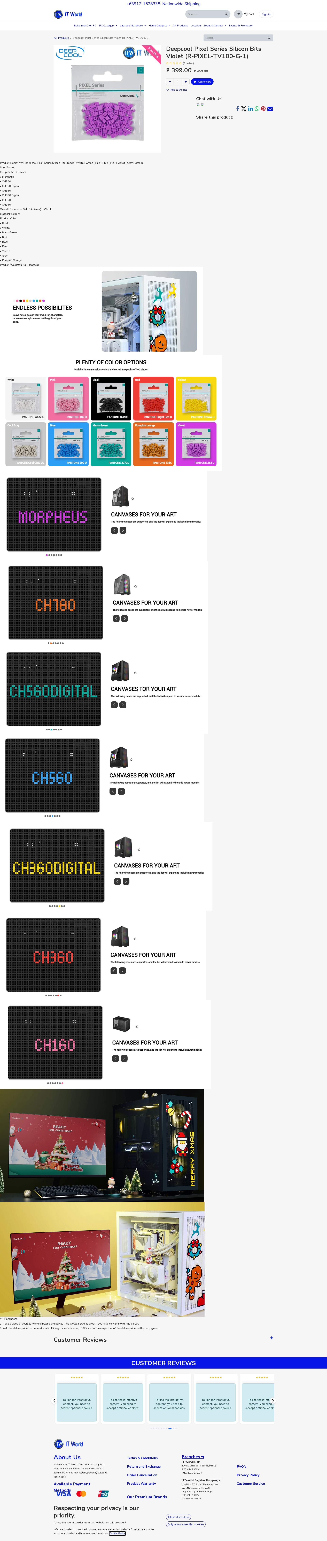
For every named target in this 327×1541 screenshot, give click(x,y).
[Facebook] (237, 108)
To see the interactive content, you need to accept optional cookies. (77, 1404)
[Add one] (186, 81)
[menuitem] (85, 25)
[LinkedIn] (250, 108)
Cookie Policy (117, 1533)
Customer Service (251, 1483)
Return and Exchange (144, 1466)
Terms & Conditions (142, 1458)
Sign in (266, 14)
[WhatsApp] (257, 108)
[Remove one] (170, 81)
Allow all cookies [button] (178, 1517)
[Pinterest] (263, 108)
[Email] (270, 108)
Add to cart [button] (204, 81)
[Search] (226, 14)
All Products (61, 38)
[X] (243, 108)
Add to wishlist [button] (178, 89)
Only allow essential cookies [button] (186, 1524)
